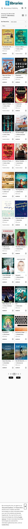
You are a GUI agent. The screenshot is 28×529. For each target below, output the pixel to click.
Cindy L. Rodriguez (8, 305)
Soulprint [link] (18, 275)
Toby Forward (6, 334)
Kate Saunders (7, 48)
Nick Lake (19, 106)
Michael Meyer (7, 248)
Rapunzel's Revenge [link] (7, 75)
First (11, 377)
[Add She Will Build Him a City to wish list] (26, 368)
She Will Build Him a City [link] (20, 361)
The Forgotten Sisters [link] (20, 189)
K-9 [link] (16, 304)
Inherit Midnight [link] (7, 275)
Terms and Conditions (7, 507)
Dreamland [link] (18, 75)
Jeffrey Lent (6, 191)
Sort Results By (5, 21)
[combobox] (10, 8)
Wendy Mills (19, 220)
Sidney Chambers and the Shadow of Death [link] (20, 161)
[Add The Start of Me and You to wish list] (13, 225)
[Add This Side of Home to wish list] (26, 254)
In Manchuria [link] (6, 247)
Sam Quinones (20, 77)
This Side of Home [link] (20, 247)
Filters (3, 26)
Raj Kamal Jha (20, 363)
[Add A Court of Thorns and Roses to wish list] (13, 168)
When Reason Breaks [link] (7, 304)
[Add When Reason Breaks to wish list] (13, 311)
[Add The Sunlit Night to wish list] (26, 139)
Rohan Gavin (19, 305)
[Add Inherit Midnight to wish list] (13, 282)
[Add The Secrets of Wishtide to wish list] (13, 54)
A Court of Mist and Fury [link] (20, 47)
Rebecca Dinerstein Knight (21, 134)
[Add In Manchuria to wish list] (13, 254)
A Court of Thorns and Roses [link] (7, 161)
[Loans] (22, 8)
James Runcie (20, 163)
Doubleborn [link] (6, 332)
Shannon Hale (7, 77)
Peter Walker (6, 363)
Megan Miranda (20, 277)
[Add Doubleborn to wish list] (13, 339)
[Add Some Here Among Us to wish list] (13, 368)
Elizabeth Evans (20, 334)
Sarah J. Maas (20, 48)
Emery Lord (6, 220)
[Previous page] (9, 374)
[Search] (2, 8)
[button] (23, 16)
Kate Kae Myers (7, 277)
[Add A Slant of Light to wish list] (13, 196)
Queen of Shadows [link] (7, 104)
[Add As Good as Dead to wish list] (26, 339)
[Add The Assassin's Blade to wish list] (13, 139)
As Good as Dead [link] (20, 332)
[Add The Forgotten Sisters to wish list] (26, 196)
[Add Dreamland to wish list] (26, 82)
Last (18, 377)
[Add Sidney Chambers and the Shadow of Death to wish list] (26, 168)
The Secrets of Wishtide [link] (7, 47)
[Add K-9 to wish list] (26, 311)
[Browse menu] (25, 8)
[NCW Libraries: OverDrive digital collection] (14, 3)
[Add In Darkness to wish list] (26, 111)
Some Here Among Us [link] (7, 361)
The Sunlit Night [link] (20, 132)
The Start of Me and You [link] (7, 218)
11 (16, 374)
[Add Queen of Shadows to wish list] (13, 111)
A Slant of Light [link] (6, 189)
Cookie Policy (5, 524)
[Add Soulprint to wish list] (26, 282)
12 (18, 374)
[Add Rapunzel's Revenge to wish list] (13, 82)
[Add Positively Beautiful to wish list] (26, 225)
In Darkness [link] (19, 104)
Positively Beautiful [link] (20, 218)
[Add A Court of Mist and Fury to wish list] (26, 54)
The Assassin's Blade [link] (7, 132)
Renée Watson (20, 248)
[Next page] (20, 374)
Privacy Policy (19, 507)
